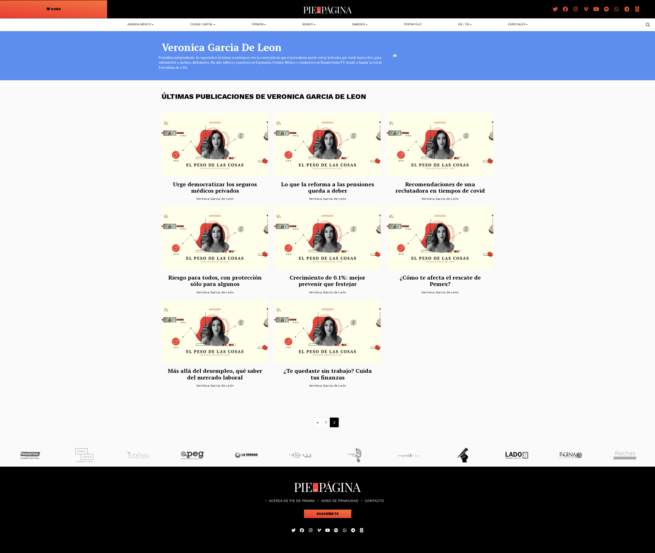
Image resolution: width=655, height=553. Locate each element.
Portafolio (413, 24)
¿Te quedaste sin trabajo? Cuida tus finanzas (327, 374)
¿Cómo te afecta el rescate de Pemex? (440, 280)
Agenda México (139, 24)
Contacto (374, 501)
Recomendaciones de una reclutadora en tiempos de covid (440, 187)
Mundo (307, 24)
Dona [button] (55, 9)
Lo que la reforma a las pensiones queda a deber (327, 187)
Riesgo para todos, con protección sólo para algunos (215, 280)
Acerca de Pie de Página (292, 501)
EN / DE (463, 24)
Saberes (358, 24)
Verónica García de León (215, 199)
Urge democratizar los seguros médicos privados (215, 187)
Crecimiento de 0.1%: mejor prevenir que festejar (327, 280)
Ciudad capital (201, 24)
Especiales (516, 24)
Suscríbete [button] (327, 514)
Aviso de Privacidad (339, 501)
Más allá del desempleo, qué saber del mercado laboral (215, 374)
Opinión (258, 24)
